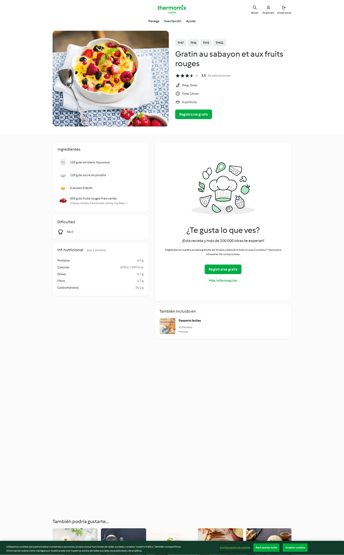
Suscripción (172, 21)
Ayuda (191, 21)
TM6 (193, 43)
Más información (223, 280)
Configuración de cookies (235, 547)
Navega (153, 21)
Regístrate (268, 12)
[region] (172, 548)
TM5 (206, 43)
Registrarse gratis (193, 114)
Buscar (254, 12)
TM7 (181, 43)
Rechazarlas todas (266, 547)
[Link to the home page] (172, 9)
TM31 (220, 43)
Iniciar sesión (284, 12)
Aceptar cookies (295, 547)
